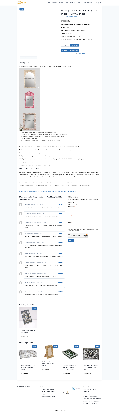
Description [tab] (24, 58)
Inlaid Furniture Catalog (48, 394)
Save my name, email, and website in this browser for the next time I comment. (83, 230)
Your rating (71, 202)
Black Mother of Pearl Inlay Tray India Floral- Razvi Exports (91, 367)
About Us (72, 2)
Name (70, 216)
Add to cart (74, 45)
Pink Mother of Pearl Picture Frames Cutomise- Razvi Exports (49, 363)
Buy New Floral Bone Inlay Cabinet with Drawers (62, 191)
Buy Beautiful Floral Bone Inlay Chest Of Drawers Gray (34, 191)
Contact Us (79, 2)
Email (70, 222)
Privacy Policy (87, 391)
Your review (71, 206)
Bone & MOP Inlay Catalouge (91, 401)
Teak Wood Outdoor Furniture (48, 387)
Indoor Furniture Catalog (48, 391)
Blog (67, 2)
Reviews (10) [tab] (32, 58)
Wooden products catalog (90, 396)
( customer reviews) (73, 16)
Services (54, 2)
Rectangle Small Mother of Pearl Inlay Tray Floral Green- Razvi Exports (69, 367)
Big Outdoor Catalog (48, 389)
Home (49, 2)
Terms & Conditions (88, 387)
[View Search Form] (101, 3)
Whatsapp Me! (74, 50)
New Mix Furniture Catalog (48, 396)
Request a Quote (87, 394)
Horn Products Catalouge (90, 403)
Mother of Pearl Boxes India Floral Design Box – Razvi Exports (28, 367)
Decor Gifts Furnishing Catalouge (92, 398)
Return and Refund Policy (90, 389)
